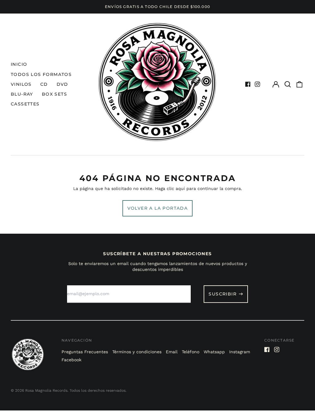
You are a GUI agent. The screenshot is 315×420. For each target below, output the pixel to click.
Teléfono (190, 351)
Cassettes (25, 104)
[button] (288, 84)
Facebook (72, 359)
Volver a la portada (157, 208)
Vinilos (21, 84)
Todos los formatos (41, 74)
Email (171, 351)
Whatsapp (214, 351)
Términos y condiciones (136, 351)
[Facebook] (248, 84)
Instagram (239, 351)
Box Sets (54, 94)
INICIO (19, 64)
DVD (62, 84)
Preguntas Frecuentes (85, 351)
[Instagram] (257, 84)
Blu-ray (22, 94)
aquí (180, 188)
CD (44, 84)
